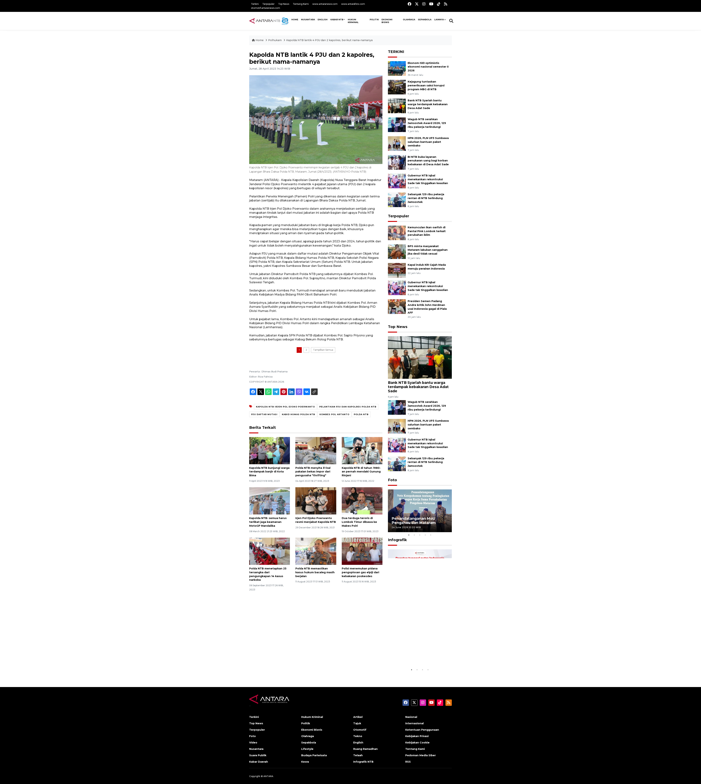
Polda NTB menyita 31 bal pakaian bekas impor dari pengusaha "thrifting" (312, 471)
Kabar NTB (336, 19)
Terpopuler (268, 4)
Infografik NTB (363, 761)
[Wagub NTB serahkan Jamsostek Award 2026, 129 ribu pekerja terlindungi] (397, 124)
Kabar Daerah (258, 761)
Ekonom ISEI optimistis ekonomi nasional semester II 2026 (428, 66)
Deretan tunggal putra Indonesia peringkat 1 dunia (417, 657)
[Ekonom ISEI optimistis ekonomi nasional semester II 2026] (397, 68)
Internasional (414, 723)
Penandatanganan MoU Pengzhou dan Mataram (414, 520)
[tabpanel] (420, 510)
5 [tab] (431, 535)
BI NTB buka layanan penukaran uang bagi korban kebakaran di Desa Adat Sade (428, 160)
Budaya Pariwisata (314, 755)
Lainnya (439, 19)
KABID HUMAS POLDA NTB (298, 414)
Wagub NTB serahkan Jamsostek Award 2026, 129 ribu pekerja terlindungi (427, 123)
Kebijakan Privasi (417, 736)
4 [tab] (425, 535)
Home (259, 40)
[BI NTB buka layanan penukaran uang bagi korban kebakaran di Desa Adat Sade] (397, 162)
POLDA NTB (361, 414)
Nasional (411, 717)
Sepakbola (424, 19)
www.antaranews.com (325, 4)
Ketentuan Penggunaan (422, 729)
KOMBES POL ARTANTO (334, 414)
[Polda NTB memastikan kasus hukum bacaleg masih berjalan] (315, 551)
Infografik (397, 540)
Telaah (358, 755)
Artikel (358, 717)
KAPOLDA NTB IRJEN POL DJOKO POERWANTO (285, 406)
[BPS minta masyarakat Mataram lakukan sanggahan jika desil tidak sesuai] (397, 251)
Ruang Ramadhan (365, 749)
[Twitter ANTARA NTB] (417, 4)
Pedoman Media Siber (420, 755)
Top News (283, 4)
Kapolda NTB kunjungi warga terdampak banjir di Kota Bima (269, 471)
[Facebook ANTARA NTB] (409, 4)
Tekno (357, 736)
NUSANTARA (308, 19)
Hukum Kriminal (353, 21)
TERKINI (396, 51)
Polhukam (275, 40)
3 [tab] (420, 535)
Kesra (305, 761)
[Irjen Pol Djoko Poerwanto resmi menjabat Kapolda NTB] (315, 500)
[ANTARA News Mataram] (269, 21)
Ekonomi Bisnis (387, 21)
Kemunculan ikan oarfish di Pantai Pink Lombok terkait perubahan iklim (427, 231)
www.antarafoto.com (353, 4)
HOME (294, 19)
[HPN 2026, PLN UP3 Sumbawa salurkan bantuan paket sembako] (397, 143)
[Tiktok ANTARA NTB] (438, 4)
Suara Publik (257, 755)
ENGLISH (322, 19)
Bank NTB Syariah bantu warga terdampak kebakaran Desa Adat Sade (428, 104)
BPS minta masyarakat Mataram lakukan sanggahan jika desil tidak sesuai (428, 250)
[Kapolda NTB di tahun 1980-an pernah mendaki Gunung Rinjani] (362, 450)
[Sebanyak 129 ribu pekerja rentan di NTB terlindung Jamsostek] (397, 199)
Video (253, 742)
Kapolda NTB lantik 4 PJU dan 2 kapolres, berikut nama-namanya (329, 40)
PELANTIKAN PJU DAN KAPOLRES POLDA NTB (347, 406)
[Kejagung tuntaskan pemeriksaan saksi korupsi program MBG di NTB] (397, 87)
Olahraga (409, 19)
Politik (374, 19)
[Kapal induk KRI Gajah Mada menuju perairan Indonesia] (397, 270)
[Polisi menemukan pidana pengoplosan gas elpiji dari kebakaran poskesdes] (362, 551)
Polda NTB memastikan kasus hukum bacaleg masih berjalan (315, 572)
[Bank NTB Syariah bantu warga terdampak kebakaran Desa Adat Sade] (397, 105)
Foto (392, 480)
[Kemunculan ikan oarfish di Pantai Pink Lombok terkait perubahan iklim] (397, 232)
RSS (408, 761)
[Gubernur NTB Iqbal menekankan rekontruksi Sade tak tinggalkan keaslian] (397, 181)
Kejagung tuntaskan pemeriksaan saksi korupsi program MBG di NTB (426, 85)
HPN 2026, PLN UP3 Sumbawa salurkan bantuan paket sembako (428, 141)
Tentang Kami (301, 4)
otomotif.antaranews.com (265, 8)
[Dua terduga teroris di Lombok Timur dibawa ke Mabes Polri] (362, 500)
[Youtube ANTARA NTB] (431, 4)
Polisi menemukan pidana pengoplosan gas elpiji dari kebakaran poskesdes (360, 572)
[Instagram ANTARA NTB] (424, 4)
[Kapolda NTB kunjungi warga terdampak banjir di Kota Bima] (269, 450)
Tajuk (357, 723)
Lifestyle (307, 749)
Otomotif (359, 729)
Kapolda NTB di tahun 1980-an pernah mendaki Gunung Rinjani (361, 471)
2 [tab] (414, 535)
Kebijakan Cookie (417, 742)
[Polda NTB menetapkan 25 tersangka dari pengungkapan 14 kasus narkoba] (269, 551)
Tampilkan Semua (323, 349)
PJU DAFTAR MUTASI (264, 414)
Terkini (255, 4)
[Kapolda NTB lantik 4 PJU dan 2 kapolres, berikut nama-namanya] (420, 357)
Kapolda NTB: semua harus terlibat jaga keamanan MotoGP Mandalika (268, 521)
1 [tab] (409, 535)
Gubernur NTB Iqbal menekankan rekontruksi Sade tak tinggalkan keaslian (428, 179)
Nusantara (256, 749)
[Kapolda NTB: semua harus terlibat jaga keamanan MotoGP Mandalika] (269, 500)
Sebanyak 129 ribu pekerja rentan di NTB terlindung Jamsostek (426, 198)
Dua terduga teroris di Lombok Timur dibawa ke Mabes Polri (359, 521)
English (358, 742)
